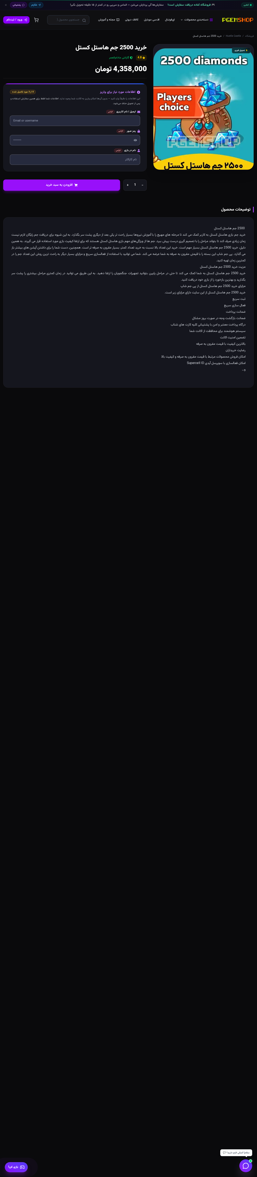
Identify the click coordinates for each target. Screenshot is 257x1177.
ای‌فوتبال (170, 20)
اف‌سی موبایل (151, 20)
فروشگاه (249, 36)
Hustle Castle (233, 36)
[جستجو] (84, 20)
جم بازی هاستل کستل (224, 234)
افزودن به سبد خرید (59, 185)
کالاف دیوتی (131, 20)
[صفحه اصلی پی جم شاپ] (238, 19)
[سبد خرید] (36, 19)
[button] (203, 107)
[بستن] (5, 5)
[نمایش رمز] (135, 140)
